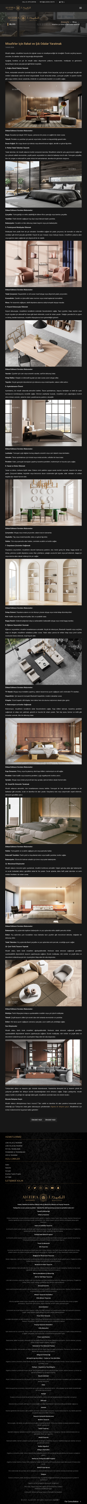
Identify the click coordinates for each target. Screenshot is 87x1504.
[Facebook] (29, 1187)
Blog (74, 22)
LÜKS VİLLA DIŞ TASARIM (13, 1146)
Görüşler (8, 1171)
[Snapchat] (58, 1187)
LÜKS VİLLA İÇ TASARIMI (13, 1143)
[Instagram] (40, 1187)
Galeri (7, 1165)
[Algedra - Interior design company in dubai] (18, 8)
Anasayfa (65, 22)
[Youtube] (52, 1187)
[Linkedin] (46, 1187)
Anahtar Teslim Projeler (13, 1174)
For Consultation (72, 1501)
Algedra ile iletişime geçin (60, 1107)
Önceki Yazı (37, 1120)
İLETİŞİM (8, 1177)
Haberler (8, 1168)
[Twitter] (34, 1187)
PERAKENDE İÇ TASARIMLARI (15, 1152)
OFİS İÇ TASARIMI (11, 1155)
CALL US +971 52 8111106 (29, 2)
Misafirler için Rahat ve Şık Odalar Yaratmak (33, 43)
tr (62, 2)
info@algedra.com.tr (47, 2)
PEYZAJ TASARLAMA (12, 1149)
